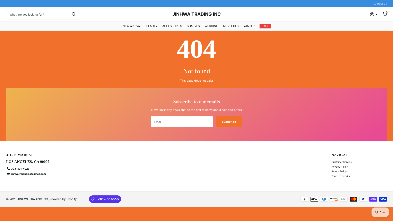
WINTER (249, 26)
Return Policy (339, 171)
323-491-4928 (20, 168)
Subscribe (229, 121)
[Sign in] (373, 14)
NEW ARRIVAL (132, 26)
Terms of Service (341, 176)
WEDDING (211, 26)
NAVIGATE (340, 155)
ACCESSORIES (172, 26)
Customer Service (341, 161)
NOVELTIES (231, 26)
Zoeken (73, 14)
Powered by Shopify (63, 199)
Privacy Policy (339, 166)
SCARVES (193, 26)
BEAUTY (151, 26)
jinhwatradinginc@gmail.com (28, 173)
